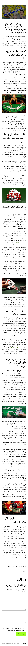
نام (25, 609)
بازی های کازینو (11, 566)
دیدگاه (24, 593)
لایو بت (24, 2)
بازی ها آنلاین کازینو (13, 347)
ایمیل (24, 615)
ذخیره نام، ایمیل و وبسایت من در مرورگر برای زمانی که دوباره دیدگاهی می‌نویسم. (13, 629)
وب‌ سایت (24, 622)
